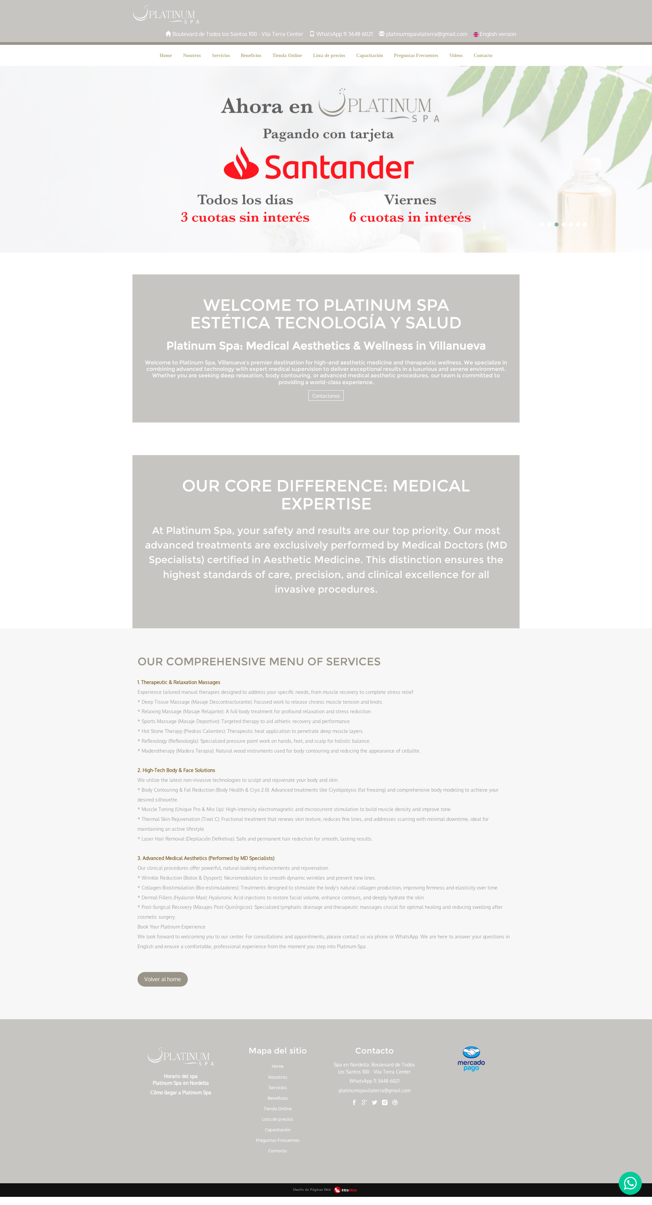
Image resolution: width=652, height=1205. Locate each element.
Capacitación (369, 55)
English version (497, 34)
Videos (456, 55)
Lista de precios (329, 55)
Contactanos (326, 396)
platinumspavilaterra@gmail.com (375, 1090)
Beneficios (251, 55)
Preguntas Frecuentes (416, 55)
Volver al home (162, 979)
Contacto (483, 55)
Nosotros (192, 55)
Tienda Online (287, 55)
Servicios (221, 55)
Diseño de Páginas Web (312, 1189)
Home (166, 55)
